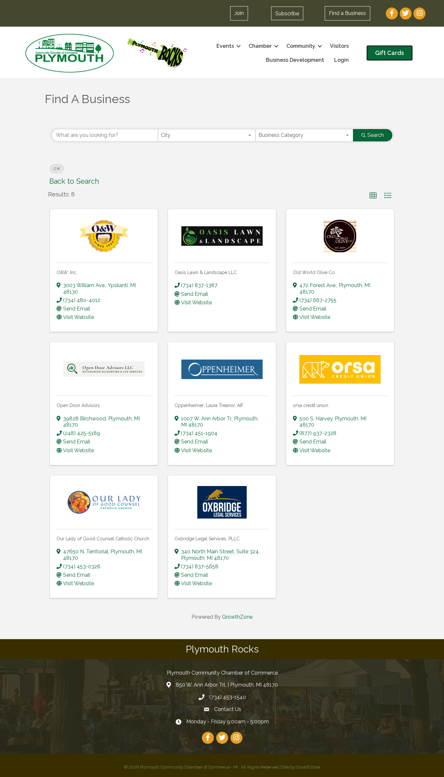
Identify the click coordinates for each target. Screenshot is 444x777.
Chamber (260, 46)
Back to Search (74, 181)
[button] (287, 13)
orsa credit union (310, 405)
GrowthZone (237, 617)
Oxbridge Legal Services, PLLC (207, 538)
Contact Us (227, 709)
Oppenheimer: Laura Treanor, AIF (209, 405)
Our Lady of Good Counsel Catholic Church (103, 538)
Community (300, 46)
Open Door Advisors (78, 405)
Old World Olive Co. (314, 272)
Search (375, 135)
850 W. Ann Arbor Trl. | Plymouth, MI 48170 (227, 685)
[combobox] (207, 135)
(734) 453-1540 (227, 697)
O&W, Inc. (67, 272)
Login (341, 60)
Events (225, 46)
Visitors (339, 46)
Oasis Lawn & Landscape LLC (206, 272)
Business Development (295, 60)
